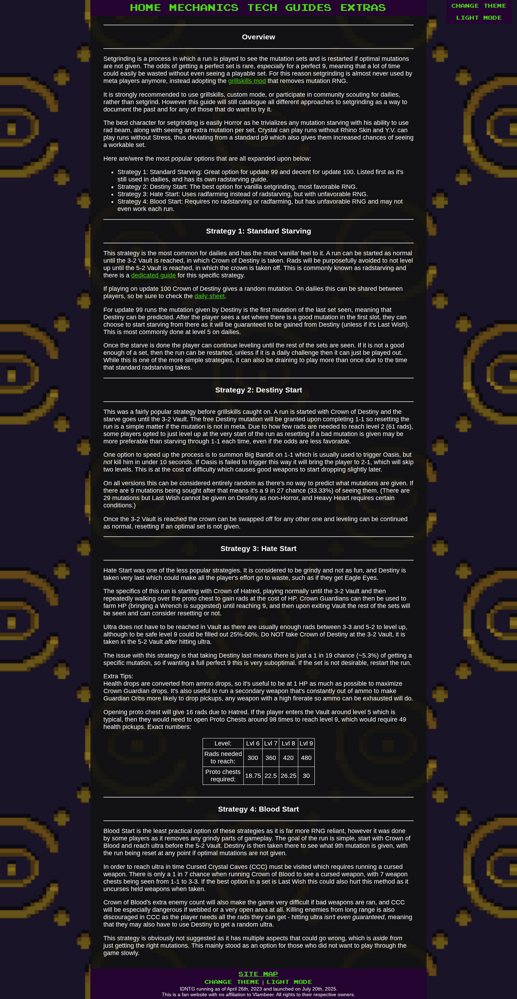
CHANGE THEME (479, 6)
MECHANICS (204, 8)
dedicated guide (153, 275)
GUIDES (309, 8)
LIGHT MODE (479, 17)
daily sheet (209, 296)
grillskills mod (247, 80)
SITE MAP (258, 974)
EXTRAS (363, 8)
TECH (262, 8)
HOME (145, 8)
